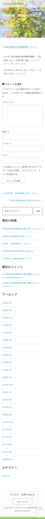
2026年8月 (7, 303)
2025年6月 (7, 348)
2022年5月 (7, 415)
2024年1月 (7, 377)
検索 (38, 211)
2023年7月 (7, 392)
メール (7, 143)
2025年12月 (7, 318)
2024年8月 (7, 362)
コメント (8, 102)
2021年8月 (7, 437)
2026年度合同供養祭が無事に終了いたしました (22, 229)
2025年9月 (7, 325)
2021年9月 (7, 429)
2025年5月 (7, 355)
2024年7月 (7, 370)
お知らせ (8, 30)
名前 (5, 132)
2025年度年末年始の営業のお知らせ (17, 251)
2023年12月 (7, 385)
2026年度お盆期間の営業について (16, 236)
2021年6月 (7, 444)
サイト (5, 155)
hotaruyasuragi (12, 278)
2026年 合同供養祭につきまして (16, 244)
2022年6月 (7, 407)
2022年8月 (7, 400)
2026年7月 (7, 310)
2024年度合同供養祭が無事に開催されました (21, 274)
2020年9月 (7, 459)
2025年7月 (7, 340)
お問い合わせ (22, 502)
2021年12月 (7, 422)
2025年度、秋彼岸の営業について (16, 259)
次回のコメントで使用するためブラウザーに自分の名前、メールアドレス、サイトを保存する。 (22, 171)
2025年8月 (7, 333)
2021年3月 (7, 452)
